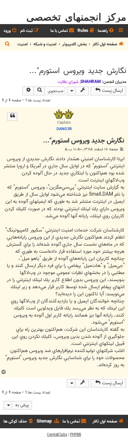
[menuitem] (106, 31)
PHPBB (75, 434)
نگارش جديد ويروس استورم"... (77, 71)
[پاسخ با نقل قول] (12, 116)
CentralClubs (57, 434)
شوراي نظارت (68, 82)
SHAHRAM (90, 81)
